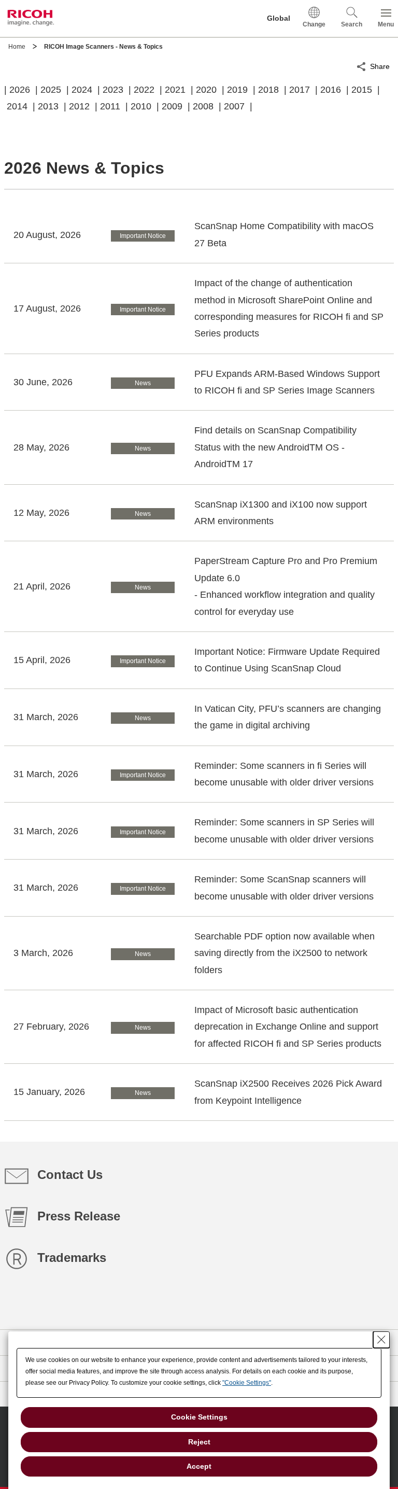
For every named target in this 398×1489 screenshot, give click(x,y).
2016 (330, 90)
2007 (234, 106)
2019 (237, 90)
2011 (110, 106)
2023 (113, 90)
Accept (199, 1466)
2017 (299, 90)
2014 (17, 106)
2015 (361, 90)
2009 (172, 106)
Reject (199, 1442)
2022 (144, 90)
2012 (79, 106)
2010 (141, 106)
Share (380, 66)
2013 (48, 106)
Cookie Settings (199, 1417)
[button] (351, 19)
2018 (268, 90)
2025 (50, 90)
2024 (82, 90)
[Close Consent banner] (381, 1339)
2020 (206, 90)
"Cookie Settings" (246, 1382)
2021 (175, 90)
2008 (203, 106)
